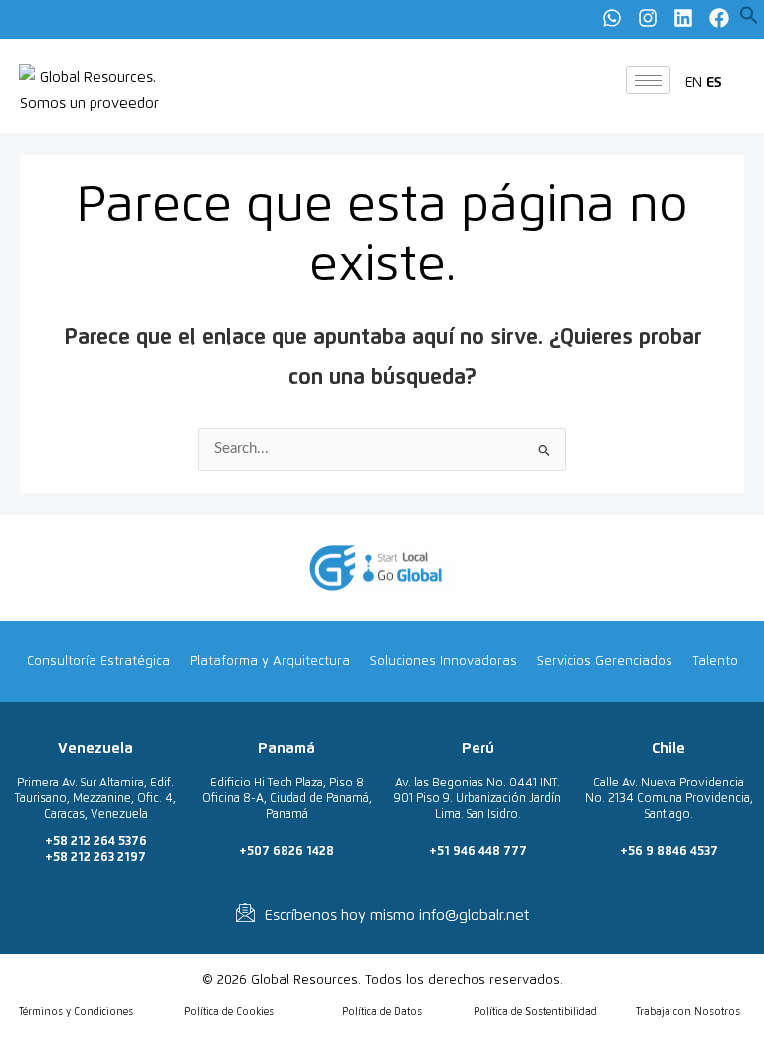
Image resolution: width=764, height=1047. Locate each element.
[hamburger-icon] (648, 80)
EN (693, 82)
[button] (749, 20)
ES (714, 82)
